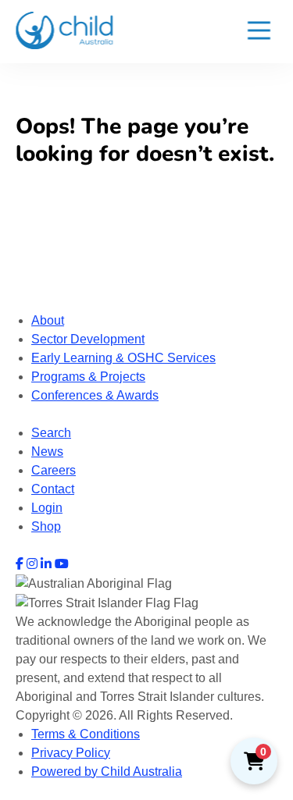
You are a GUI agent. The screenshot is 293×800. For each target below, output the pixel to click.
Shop (46, 526)
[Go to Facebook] (19, 564)
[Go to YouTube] (62, 564)
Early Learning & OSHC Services (123, 357)
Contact (52, 489)
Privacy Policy (70, 752)
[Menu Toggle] (258, 32)
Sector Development (88, 339)
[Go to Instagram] (32, 564)
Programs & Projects (88, 376)
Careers (53, 470)
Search (51, 432)
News (47, 451)
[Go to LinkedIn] (46, 564)
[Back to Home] (64, 30)
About (47, 320)
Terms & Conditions (85, 734)
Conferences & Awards (95, 395)
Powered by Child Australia (106, 771)
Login (47, 507)
